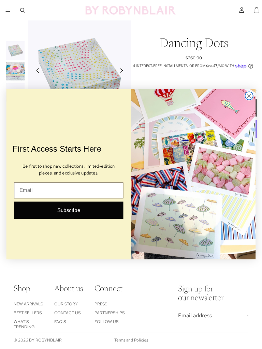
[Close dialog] (249, 96)
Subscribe (68, 210)
